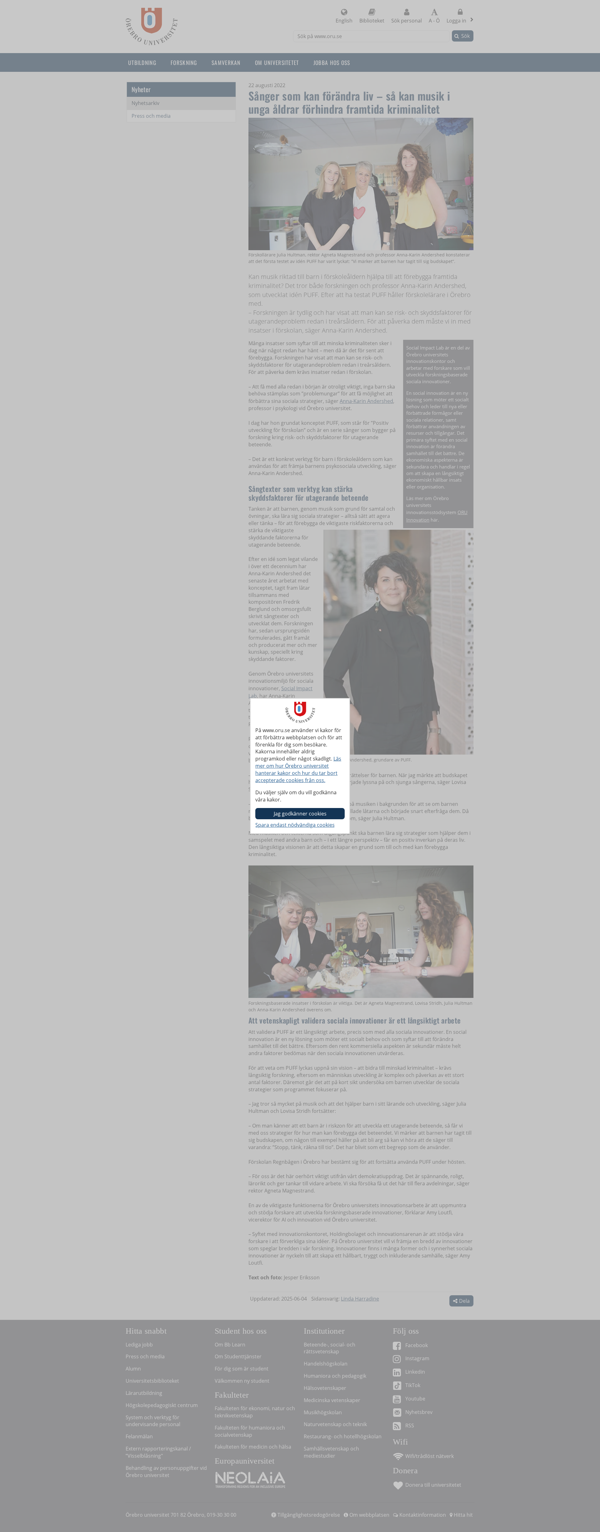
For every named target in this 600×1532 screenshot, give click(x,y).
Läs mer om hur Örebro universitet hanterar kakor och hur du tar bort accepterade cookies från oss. (298, 769)
